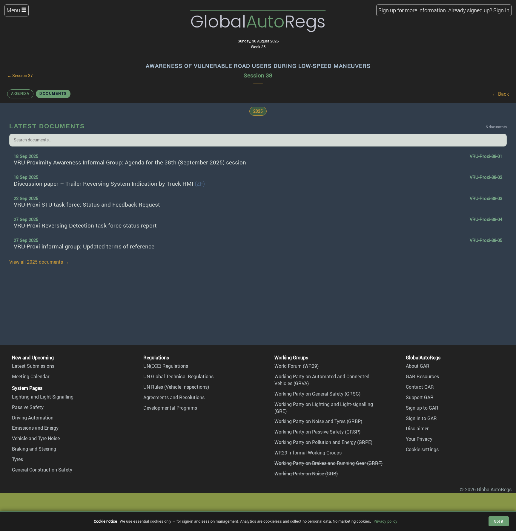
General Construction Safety (42, 469)
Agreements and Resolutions (174, 397)
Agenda (20, 93)
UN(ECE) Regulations (165, 366)
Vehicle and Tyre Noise (36, 438)
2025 (258, 111)
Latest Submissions (33, 366)
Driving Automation (32, 417)
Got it (498, 521)
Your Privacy (419, 439)
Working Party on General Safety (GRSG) (317, 393)
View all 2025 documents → (39, 262)
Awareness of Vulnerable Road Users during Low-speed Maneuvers (258, 66)
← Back (500, 94)
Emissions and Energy (35, 428)
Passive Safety (28, 407)
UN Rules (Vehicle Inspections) (176, 387)
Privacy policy (385, 521)
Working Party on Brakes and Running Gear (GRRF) (328, 463)
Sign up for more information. (412, 10)
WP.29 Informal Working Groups (308, 452)
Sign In (501, 10)
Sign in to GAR (421, 418)
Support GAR (420, 397)
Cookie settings (422, 449)
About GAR (417, 366)
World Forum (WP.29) (296, 366)
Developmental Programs (170, 408)
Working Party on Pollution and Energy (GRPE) (323, 442)
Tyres (17, 459)
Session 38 (258, 75)
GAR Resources (422, 376)
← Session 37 (20, 75)
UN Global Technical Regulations (178, 376)
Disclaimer (417, 428)
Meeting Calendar (30, 376)
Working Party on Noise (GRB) (306, 473)
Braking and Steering (34, 448)
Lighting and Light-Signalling (42, 396)
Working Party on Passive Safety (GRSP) (317, 431)
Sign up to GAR (422, 408)
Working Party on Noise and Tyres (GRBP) (318, 421)
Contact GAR (420, 387)
